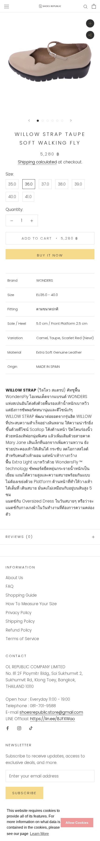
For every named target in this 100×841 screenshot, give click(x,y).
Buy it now (50, 255)
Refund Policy (19, 630)
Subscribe (24, 792)
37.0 (45, 184)
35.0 (12, 184)
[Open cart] (94, 6)
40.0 (12, 196)
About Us (14, 578)
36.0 (29, 184)
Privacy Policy (18, 612)
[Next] (71, 120)
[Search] (85, 6)
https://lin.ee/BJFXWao (52, 719)
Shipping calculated (37, 162)
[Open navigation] (6, 6)
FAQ (9, 586)
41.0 (28, 196)
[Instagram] (19, 728)
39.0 (78, 184)
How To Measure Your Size (31, 604)
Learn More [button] (39, 834)
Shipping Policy (20, 621)
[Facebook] (8, 728)
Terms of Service (22, 639)
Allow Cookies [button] (77, 822)
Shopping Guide (21, 595)
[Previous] (29, 120)
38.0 (62, 184)
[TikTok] (31, 728)
